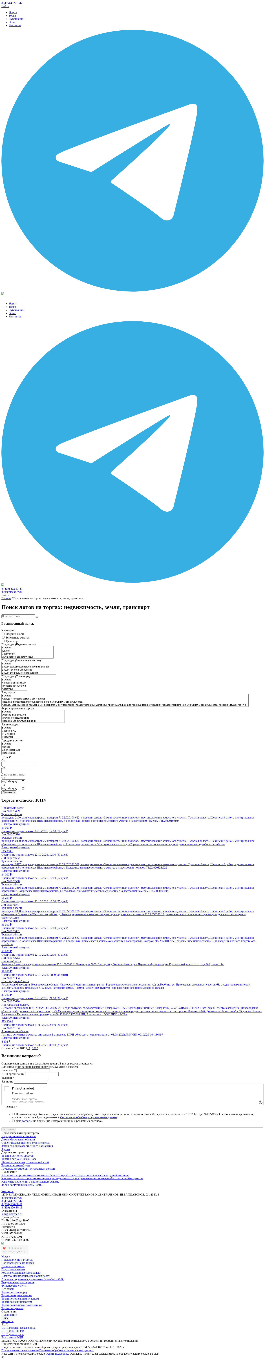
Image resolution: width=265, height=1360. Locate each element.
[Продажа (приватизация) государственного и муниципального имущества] (125, 701)
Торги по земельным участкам (20, 1298)
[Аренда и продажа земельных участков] (125, 698)
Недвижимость (15, 633)
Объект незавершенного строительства (25, 1142)
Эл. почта (7, 1081)
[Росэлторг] (11, 737)
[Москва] (12, 746)
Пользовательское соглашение (20, 1350)
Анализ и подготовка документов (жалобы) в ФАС (32, 1279)
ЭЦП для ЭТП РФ (12, 1330)
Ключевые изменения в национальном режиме (30, 1181)
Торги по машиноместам (16, 1301)
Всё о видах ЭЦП (12, 1337)
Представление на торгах (17, 1259)
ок (2, 1356)
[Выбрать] (27, 647)
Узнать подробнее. (57, 1353)
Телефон (7, 1077)
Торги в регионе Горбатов (17, 1155)
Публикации (16, 18)
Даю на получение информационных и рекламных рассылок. (59, 1120)
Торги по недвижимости (16, 1295)
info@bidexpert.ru (11, 591)
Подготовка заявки (13, 1269)
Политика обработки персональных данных (66, 1350)
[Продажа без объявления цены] (33, 721)
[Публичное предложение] (33, 718)
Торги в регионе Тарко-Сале (18, 1158)
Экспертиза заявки (13, 1266)
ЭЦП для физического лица (18, 1327)
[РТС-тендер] (11, 734)
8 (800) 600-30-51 (11, 1204)
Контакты (15, 25)
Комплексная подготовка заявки (21, 1272)
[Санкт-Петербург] (12, 750)
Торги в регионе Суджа (15, 1165)
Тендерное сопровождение (17, 1282)
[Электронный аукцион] (33, 714)
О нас (12, 22)
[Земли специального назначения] (29, 673)
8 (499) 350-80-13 (11, 1207)
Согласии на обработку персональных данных (88, 1117)
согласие (27, 1120)
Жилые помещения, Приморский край (25, 1162)
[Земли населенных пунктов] (29, 669)
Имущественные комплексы (18, 1136)
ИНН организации (13, 1073)
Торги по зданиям (12, 1308)
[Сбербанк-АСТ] (11, 730)
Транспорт (12, 641)
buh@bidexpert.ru (11, 1213)
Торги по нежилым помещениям (21, 1305)
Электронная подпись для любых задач (25, 1275)
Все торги (7, 1288)
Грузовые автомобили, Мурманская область (28, 1168)
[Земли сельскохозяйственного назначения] (29, 666)
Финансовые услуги (13, 1285)
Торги (12, 15)
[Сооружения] (27, 653)
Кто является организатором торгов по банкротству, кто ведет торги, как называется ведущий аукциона (65, 1175)
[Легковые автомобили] (14, 682)
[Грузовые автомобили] (14, 685)
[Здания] (27, 650)
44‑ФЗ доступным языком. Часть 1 (22, 1184)
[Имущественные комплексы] (27, 656)
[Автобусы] (14, 689)
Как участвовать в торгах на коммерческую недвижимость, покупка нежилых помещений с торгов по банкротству (72, 1178)
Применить (9, 792)
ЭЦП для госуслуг (12, 1334)
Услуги (13, 12)
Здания (5, 1149)
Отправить (8, 1129)
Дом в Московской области (18, 1139)
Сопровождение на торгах (17, 1262)
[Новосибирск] (12, 753)
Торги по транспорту (14, 1292)
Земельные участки (18, 637)
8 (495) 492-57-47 (11, 2)
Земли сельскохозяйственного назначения (27, 1145)
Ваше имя (8, 1070)
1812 (35, 1048)
